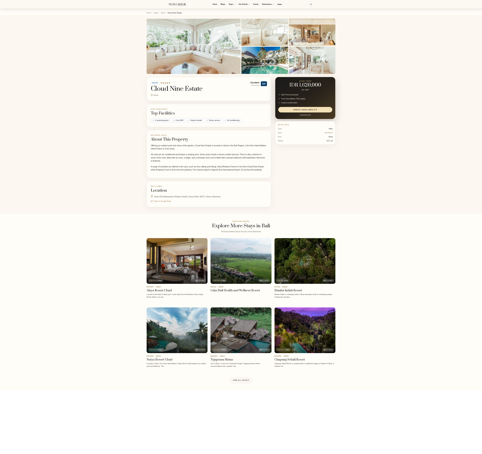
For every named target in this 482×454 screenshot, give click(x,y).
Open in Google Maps (162, 201)
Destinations (267, 4)
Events (256, 4)
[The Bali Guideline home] (177, 4)
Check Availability (305, 110)
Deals (280, 4)
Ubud (163, 13)
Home (215, 4)
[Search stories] (311, 4)
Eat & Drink (243, 4)
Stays (231, 4)
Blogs (223, 4)
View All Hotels (241, 380)
